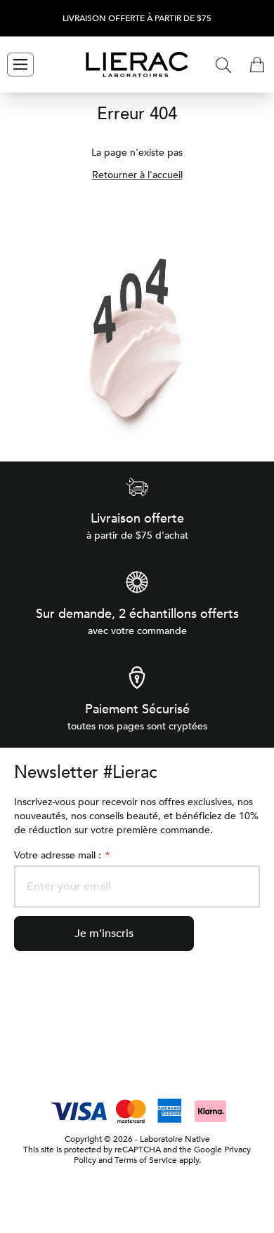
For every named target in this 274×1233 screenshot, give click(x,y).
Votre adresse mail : (61, 855)
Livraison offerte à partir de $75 (137, 18)
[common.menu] (20, 64)
